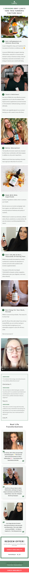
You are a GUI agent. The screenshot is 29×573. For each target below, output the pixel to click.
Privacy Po (10, 564)
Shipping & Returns (18, 564)
